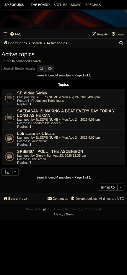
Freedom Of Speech (46, 123)
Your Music (39, 141)
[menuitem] (16, 34)
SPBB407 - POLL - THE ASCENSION (50, 151)
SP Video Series (32, 93)
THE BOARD (40, 4)
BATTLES (60, 4)
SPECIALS (93, 4)
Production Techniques (47, 100)
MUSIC (76, 4)
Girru (39, 155)
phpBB (48, 209)
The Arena (38, 159)
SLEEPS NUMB (47, 97)
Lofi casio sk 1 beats (36, 133)
